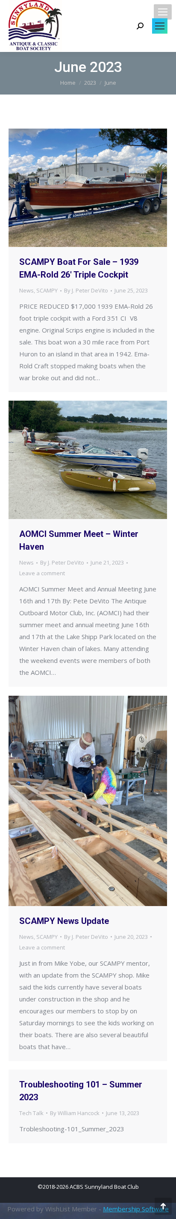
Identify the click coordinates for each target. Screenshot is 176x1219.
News (26, 290)
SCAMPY (47, 290)
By (86, 290)
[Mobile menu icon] (163, 12)
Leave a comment (42, 573)
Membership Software (136, 1209)
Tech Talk (31, 1113)
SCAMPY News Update (64, 921)
